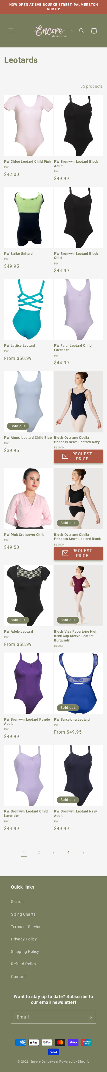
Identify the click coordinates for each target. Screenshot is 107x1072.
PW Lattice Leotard (19, 345)
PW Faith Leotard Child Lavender (73, 348)
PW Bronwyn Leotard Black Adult (76, 164)
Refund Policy (23, 964)
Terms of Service (26, 926)
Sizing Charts (23, 914)
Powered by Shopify (74, 1061)
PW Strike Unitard (18, 254)
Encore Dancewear (44, 1061)
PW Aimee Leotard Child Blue (28, 438)
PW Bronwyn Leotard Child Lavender (26, 813)
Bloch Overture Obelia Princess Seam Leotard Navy (77, 440)
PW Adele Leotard (18, 631)
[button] (11, 31)
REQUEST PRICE (82, 456)
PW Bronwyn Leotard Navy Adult (75, 813)
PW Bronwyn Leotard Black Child (76, 256)
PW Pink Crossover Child (24, 535)
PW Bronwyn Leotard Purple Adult (27, 722)
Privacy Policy (24, 939)
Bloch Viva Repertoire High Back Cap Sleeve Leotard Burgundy (76, 636)
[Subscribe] (90, 1017)
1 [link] (24, 852)
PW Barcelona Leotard (72, 719)
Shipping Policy (25, 951)
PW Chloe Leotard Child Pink (27, 162)
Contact (18, 976)
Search (17, 901)
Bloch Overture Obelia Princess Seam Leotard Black (77, 537)
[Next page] (83, 853)
